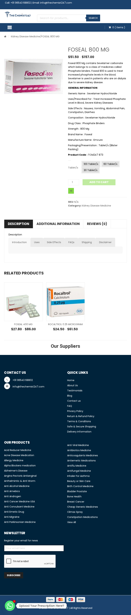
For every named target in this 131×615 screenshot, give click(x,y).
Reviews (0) (97, 224)
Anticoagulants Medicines (82, 455)
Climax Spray (75, 512)
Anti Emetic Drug (14, 511)
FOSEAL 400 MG (23, 324)
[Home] (5, 36)
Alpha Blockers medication (20, 465)
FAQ (69, 406)
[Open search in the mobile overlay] (68, 18)
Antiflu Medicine (76, 465)
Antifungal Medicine (79, 471)
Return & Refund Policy (80, 416)
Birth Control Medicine (80, 486)
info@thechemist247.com (56, 2)
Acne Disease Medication (19, 455)
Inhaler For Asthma (78, 476)
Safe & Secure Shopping (81, 426)
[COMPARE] (71, 191)
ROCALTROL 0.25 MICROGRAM (65, 324)
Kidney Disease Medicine (25, 36)
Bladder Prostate (77, 491)
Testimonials (74, 390)
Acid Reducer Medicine (17, 450)
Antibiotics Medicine (79, 450)
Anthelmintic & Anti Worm (19, 481)
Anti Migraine (11, 517)
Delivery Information (79, 431)
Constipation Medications (82, 517)
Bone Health (74, 496)
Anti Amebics (12, 491)
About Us (72, 385)
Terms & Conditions (79, 421)
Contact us (74, 401)
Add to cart (99, 182)
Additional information (58, 224)
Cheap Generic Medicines (82, 507)
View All (71, 522)
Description (18, 224)
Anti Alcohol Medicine (17, 486)
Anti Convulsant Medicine (19, 506)
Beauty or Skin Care (78, 481)
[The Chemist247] (17, 14)
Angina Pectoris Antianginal (20, 476)
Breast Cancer (75, 501)
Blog (69, 395)
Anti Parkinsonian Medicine (20, 522)
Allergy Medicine (13, 460)
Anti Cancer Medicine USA (19, 501)
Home (70, 380)
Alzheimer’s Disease (15, 470)
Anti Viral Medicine (78, 445)
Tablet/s (73, 167)
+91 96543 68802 (21, 2)
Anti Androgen (12, 496)
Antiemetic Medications (81, 460)
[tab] (19, 242)
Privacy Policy (75, 411)
